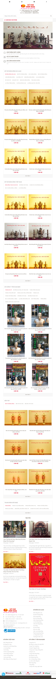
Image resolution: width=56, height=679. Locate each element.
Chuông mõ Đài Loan (38, 636)
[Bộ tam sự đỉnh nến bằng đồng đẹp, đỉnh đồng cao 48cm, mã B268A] (40, 97)
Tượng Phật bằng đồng (34, 653)
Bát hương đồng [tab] (33, 74)
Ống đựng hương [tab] (35, 80)
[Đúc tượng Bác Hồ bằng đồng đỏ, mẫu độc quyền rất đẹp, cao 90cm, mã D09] (40, 315)
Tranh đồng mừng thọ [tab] (30, 505)
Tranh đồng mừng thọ (8, 653)
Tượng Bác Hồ (32, 642)
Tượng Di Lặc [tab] (36, 292)
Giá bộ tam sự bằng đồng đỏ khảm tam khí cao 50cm (40, 169)
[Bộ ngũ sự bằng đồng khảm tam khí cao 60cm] (16, 261)
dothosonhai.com (13, 623)
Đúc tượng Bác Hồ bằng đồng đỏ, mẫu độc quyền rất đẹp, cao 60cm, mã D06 (16, 388)
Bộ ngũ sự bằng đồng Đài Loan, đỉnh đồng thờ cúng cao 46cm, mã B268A (16, 140)
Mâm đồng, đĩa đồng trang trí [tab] (22, 508)
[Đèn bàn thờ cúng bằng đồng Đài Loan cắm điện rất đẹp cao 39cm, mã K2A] (16, 447)
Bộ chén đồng (36, 627)
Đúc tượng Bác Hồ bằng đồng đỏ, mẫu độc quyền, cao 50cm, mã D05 (40, 388)
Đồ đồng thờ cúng (7, 644)
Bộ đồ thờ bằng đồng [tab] (22, 74)
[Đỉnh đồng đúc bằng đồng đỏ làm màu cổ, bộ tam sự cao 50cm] (40, 231)
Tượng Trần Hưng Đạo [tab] (35, 290)
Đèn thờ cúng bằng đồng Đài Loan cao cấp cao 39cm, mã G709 (16, 431)
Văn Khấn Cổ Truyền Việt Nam (37, 589)
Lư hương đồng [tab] (22, 188)
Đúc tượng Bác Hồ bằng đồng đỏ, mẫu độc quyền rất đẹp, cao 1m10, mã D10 (16, 329)
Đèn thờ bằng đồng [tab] (42, 74)
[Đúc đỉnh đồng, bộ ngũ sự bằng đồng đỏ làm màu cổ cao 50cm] (16, 231)
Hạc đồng (35, 625)
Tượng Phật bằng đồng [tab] (10, 295)
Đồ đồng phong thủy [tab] (33, 295)
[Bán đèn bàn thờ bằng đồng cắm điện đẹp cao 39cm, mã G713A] (40, 417)
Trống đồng (31, 664)
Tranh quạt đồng (7, 657)
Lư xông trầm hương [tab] (10, 83)
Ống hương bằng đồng (38, 633)
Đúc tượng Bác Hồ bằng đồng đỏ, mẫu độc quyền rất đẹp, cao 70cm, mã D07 (40, 359)
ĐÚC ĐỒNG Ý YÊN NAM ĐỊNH (37, 639)
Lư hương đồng (6, 648)
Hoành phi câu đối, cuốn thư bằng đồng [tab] (39, 508)
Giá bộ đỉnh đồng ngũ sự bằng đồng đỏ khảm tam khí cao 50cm (16, 169)
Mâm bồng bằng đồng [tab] (29, 77)
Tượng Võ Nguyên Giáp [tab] (10, 292)
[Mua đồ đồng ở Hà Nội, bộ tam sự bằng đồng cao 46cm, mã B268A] (40, 126)
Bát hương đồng (37, 616)
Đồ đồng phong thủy (33, 657)
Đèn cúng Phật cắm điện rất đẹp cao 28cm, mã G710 (15, 490)
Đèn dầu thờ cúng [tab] (29, 403)
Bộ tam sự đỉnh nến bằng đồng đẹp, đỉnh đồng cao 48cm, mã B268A (40, 110)
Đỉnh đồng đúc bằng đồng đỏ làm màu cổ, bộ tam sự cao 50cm (40, 245)
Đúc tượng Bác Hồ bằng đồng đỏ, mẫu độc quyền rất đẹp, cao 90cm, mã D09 (40, 329)
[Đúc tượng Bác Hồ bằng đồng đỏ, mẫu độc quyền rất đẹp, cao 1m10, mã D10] (16, 315)
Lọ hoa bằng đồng (37, 622)
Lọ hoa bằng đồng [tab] (40, 77)
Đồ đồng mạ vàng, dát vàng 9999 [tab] (20, 290)
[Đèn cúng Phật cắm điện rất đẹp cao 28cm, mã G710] (16, 476)
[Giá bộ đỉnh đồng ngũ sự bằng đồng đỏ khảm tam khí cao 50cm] (16, 156)
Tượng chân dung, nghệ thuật (35, 666)
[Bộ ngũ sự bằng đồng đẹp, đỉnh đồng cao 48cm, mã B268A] (16, 97)
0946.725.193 (19, 618)
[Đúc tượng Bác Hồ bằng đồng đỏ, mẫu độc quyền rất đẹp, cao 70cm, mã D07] (40, 345)
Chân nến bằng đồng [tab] (10, 77)
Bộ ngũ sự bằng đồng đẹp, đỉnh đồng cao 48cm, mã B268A (16, 110)
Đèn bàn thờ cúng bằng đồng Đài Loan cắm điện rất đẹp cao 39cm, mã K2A (16, 460)
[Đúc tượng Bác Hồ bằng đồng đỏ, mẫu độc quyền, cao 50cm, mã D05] (40, 374)
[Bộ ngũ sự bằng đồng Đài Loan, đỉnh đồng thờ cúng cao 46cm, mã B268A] (16, 126)
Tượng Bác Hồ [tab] (8, 290)
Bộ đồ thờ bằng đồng (38, 614)
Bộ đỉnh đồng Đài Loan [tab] (10, 74)
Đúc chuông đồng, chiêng (34, 659)
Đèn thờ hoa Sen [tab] (19, 403)
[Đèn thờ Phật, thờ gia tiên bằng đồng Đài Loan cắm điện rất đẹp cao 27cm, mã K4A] (40, 447)
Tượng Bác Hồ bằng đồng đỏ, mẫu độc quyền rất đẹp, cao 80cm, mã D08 (16, 359)
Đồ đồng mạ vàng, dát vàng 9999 (36, 644)
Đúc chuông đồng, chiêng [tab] (11, 188)
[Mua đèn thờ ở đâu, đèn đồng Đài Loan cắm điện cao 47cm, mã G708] (40, 476)
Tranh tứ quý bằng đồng (8, 651)
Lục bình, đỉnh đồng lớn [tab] (24, 298)
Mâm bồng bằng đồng (38, 620)
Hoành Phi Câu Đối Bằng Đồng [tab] (36, 185)
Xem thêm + (28, 280)
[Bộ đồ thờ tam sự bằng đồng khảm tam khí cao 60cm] (40, 261)
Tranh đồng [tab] (8, 505)
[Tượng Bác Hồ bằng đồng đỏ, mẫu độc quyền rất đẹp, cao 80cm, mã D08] (16, 345)
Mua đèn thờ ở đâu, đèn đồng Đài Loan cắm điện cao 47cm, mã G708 (40, 490)
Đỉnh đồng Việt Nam (7, 642)
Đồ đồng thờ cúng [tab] (23, 185)
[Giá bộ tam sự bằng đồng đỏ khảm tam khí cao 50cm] (40, 156)
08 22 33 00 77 (43, 62)
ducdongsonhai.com (22, 623)
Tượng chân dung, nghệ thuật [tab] (12, 301)
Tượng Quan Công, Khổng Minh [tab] (24, 292)
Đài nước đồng (36, 629)
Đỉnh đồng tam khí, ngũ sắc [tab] (11, 185)
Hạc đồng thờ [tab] (19, 77)
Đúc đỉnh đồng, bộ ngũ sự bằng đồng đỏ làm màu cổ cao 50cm (16, 245)
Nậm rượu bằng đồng (38, 631)
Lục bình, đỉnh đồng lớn (34, 661)
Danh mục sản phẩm (11, 20)
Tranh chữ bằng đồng (8, 655)
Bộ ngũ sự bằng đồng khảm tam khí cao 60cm (16, 274)
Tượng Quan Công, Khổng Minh (36, 649)
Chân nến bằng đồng (37, 623)
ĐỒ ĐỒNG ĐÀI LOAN (38, 609)
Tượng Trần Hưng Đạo (34, 646)
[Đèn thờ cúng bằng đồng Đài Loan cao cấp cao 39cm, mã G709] (16, 417)
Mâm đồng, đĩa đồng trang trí (10, 659)
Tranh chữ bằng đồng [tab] (42, 505)
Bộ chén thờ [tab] (8, 80)
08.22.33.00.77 (12, 618)
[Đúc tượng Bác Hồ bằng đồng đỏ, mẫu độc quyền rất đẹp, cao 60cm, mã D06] (16, 374)
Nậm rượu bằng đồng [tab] (25, 80)
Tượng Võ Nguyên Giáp (34, 648)
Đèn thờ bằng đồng (37, 618)
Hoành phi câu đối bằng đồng (9, 646)
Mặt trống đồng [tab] (35, 298)
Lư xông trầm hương (37, 634)
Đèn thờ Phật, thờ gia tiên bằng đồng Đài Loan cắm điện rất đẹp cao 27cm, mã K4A (40, 460)
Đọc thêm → (6, 551)
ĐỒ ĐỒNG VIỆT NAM (8, 639)
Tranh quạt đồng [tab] (9, 508)
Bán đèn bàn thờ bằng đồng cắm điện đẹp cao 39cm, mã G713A (40, 431)
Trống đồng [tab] (43, 298)
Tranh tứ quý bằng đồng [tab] (18, 505)
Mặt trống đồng (32, 662)
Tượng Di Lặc (32, 651)
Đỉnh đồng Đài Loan (37, 612)
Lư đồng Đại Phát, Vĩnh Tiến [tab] (33, 83)
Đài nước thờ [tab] (15, 80)
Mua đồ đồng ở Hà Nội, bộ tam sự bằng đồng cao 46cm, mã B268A (40, 140)
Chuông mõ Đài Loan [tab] (21, 83)
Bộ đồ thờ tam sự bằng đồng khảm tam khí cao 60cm (40, 274)
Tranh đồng (6, 649)
